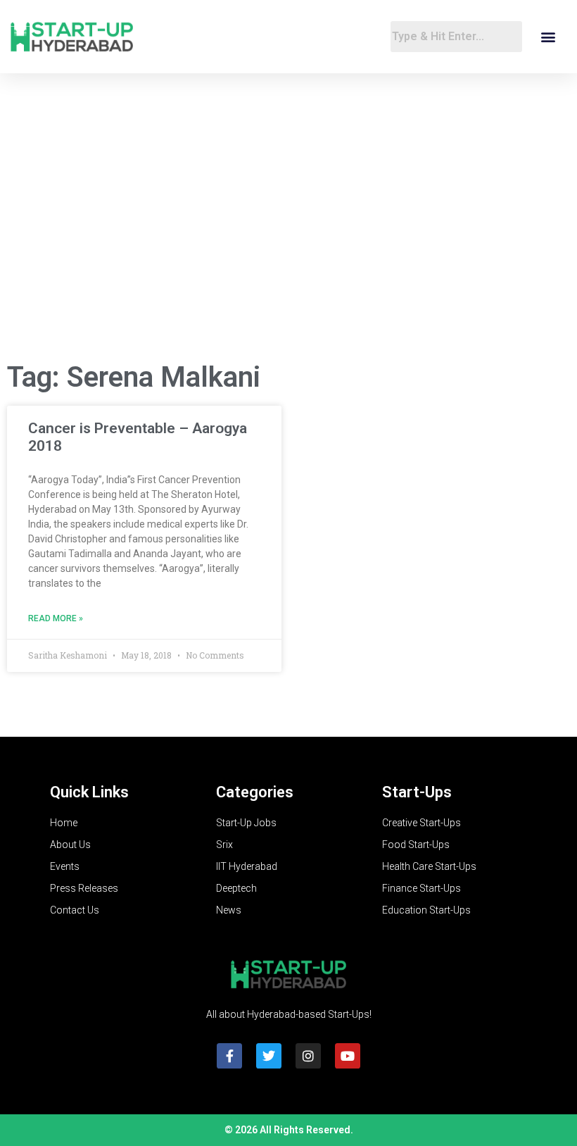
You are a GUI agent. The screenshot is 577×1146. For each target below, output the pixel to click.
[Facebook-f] (229, 1056)
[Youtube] (347, 1056)
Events (65, 866)
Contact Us (74, 910)
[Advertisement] (288, 236)
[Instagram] (308, 1056)
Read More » (55, 618)
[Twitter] (268, 1056)
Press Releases (84, 888)
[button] (547, 37)
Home (63, 822)
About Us (70, 844)
